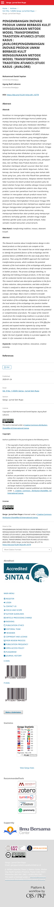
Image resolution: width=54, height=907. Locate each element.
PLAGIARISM (11, 652)
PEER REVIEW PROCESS (15, 640)
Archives (13, 8)
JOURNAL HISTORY (14, 655)
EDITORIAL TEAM (13, 629)
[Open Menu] (2, 2)
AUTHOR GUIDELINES (15, 614)
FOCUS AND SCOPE (14, 610)
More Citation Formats (12, 549)
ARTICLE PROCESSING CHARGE (19, 617)
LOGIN (8, 602)
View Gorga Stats (27, 768)
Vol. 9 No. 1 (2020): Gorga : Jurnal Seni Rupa (18, 11)
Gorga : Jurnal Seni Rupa (16, 2)
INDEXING (10, 621)
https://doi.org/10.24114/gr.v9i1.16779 (23, 95)
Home (5, 8)
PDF (8, 367)
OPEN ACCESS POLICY (15, 648)
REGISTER (10, 598)
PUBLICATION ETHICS (15, 625)
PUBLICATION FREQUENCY (17, 644)
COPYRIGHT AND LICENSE (16, 636)
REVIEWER (11, 633)
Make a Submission (13, 712)
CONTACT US (11, 606)
